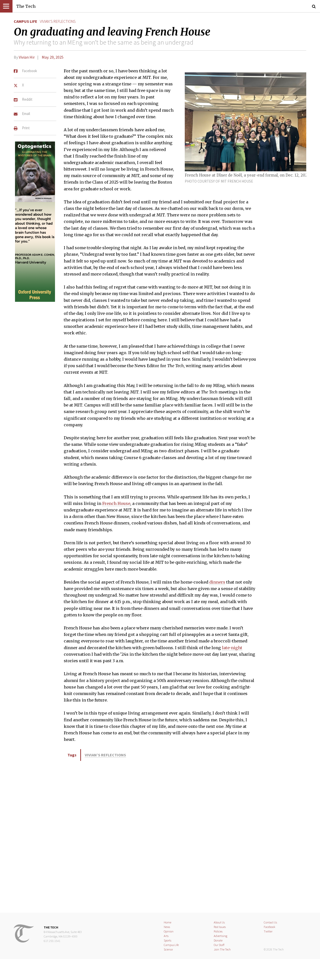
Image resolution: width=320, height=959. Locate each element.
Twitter (268, 931)
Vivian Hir (27, 57)
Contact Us (270, 922)
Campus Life (25, 21)
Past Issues (220, 927)
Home (167, 922)
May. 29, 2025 (53, 57)
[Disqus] (160, 835)
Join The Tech (222, 949)
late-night (232, 647)
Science (168, 949)
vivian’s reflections (58, 21)
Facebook (269, 927)
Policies (218, 931)
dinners (217, 582)
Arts (166, 936)
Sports (167, 940)
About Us (219, 922)
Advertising (220, 936)
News (167, 927)
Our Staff (219, 945)
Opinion (169, 931)
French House (116, 503)
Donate (218, 940)
